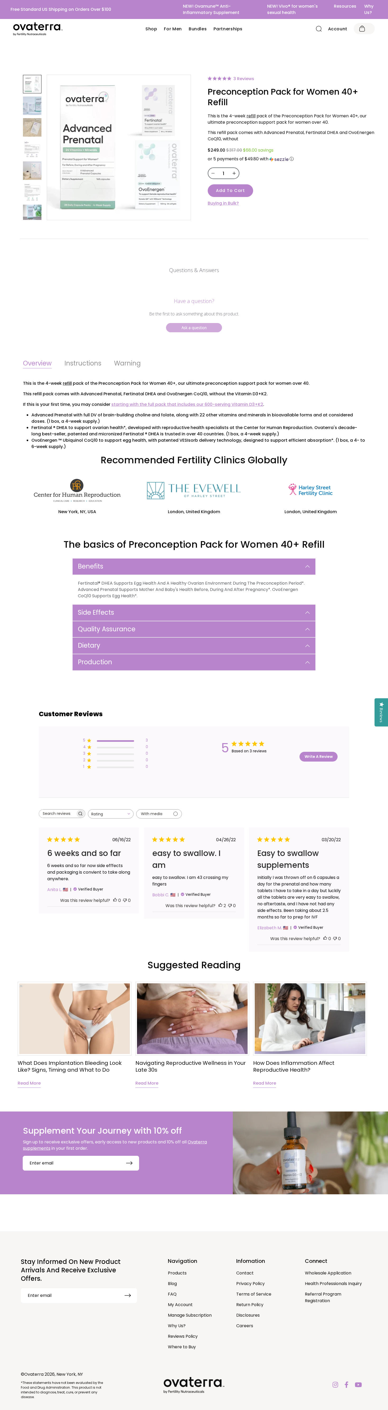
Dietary (89, 645)
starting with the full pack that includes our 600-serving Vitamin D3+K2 (187, 404)
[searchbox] (57, 814)
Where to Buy (182, 1347)
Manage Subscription (190, 1315)
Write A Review (319, 756)
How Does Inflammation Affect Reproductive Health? (293, 1066)
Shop (151, 29)
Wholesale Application (328, 1273)
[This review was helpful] (220, 905)
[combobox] (111, 814)
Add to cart (230, 190)
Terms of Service (253, 1294)
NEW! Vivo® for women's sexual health (292, 9)
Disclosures (248, 1315)
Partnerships (228, 29)
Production (95, 662)
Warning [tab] (127, 363)
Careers (244, 1326)
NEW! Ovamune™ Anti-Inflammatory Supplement (211, 9)
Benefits (90, 566)
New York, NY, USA (77, 512)
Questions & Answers (194, 270)
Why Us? (368, 9)
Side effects (96, 612)
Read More (29, 1083)
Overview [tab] (37, 363)
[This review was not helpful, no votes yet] (125, 900)
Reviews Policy (183, 1336)
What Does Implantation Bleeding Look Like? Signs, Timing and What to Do (70, 1066)
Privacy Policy (250, 1284)
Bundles (198, 29)
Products (177, 1273)
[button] (292, 159)
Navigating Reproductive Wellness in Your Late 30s (190, 1066)
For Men (173, 29)
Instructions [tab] (82, 363)
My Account (180, 1305)
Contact (245, 1273)
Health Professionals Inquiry (333, 1284)
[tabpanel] (74, 1035)
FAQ (172, 1294)
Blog (172, 1284)
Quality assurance (106, 629)
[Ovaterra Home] (38, 29)
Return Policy (249, 1305)
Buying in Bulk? (223, 203)
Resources (345, 6)
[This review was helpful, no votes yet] (115, 900)
